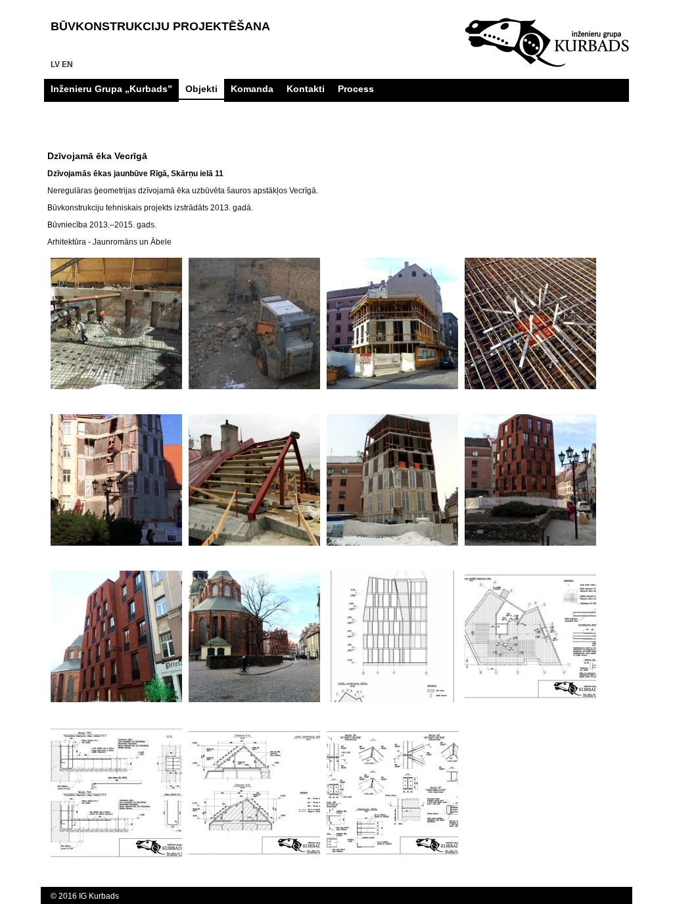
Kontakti (306, 88)
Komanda (252, 88)
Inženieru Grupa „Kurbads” (111, 88)
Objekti (201, 88)
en (67, 64)
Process (356, 88)
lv (55, 64)
